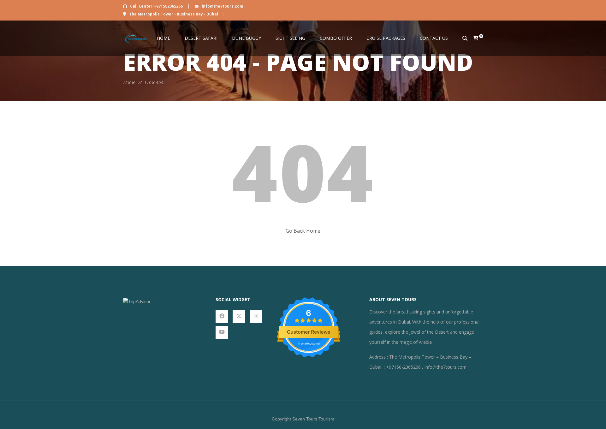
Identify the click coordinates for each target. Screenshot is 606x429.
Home (163, 38)
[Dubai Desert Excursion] (135, 38)
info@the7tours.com (222, 6)
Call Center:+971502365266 (156, 6)
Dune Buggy (246, 38)
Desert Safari (201, 38)
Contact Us (434, 38)
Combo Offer (336, 38)
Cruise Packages (385, 38)
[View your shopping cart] (472, 38)
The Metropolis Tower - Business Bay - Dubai (173, 14)
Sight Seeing (290, 38)
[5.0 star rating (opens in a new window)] (308, 320)
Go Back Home (303, 230)
